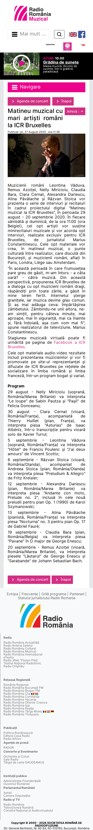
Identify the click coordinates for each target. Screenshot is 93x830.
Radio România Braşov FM (21, 690)
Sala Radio (10, 759)
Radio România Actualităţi (21, 642)
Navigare (29, 87)
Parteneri (77, 594)
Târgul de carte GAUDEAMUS (23, 762)
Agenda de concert (32, 101)
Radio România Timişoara (21, 714)
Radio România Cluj (17, 693)
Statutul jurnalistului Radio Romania (46, 598)
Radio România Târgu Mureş (22, 711)
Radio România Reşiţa (18, 708)
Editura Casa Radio (16, 736)
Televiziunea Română (18, 807)
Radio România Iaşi (16, 705)
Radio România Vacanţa (19, 699)
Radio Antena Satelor (18, 645)
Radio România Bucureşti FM (23, 687)
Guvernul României (16, 784)
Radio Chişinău (13, 666)
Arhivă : (73, 111)
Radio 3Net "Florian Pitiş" (20, 660)
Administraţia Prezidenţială (22, 781)
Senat (7, 792)
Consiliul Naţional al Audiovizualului (28, 810)
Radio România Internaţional (22, 654)
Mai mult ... (33, 34)
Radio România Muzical (19, 651)
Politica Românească (18, 733)
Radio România (13, 804)
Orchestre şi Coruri (16, 756)
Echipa (12, 594)
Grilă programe (53, 594)
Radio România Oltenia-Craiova (25, 702)
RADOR (8, 747)
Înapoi (66, 101)
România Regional (16, 684)
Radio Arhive (12, 738)
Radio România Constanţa (21, 696)
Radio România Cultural (19, 648)
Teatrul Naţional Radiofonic (22, 663)
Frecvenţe (30, 594)
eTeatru (8, 657)
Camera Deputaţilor (17, 795)
